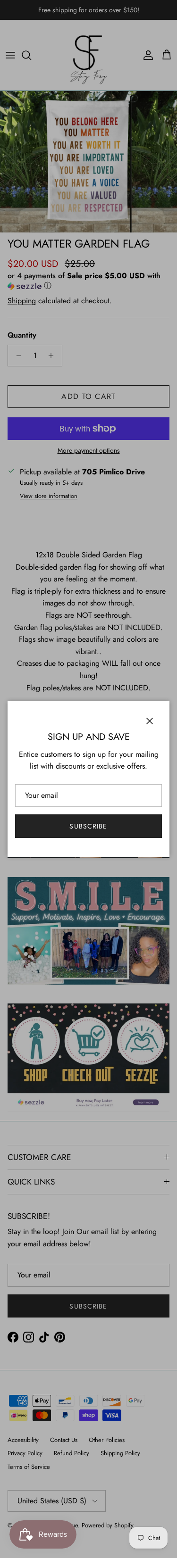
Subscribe (88, 826)
